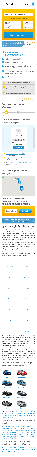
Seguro (4, 447)
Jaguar (33, 430)
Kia (7, 432)
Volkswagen (5, 438)
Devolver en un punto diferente (16, 18)
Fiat (8, 430)
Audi (22, 426)
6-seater (20, 411)
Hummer (21, 430)
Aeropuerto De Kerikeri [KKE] (14, 158)
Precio (17, 449)
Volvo (11, 438)
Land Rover (21, 432)
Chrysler (16, 428)
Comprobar (18, 147)
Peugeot (25, 434)
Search (25, 211)
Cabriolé (32, 413)
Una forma (11, 449)
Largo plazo (31, 447)
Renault (4, 436)
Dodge (33, 428)
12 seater (18, 413)
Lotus (33, 432)
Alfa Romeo (6, 426)
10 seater (11, 413)
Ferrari (4, 430)
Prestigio (4, 417)
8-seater (32, 411)
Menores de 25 (13, 451)
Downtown (18, 116)
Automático (25, 413)
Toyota (27, 436)
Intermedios (18, 415)
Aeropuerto (6, 116)
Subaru (22, 436)
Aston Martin (15, 426)
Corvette (27, 428)
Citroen (22, 428)
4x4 (16, 411)
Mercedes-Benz (12, 434)
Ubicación (22, 447)
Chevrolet (10, 428)
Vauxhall (32, 436)
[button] (20, 182)
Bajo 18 (28, 449)
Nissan (20, 434)
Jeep (3, 432)
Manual (26, 415)
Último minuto (12, 447)
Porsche (32, 434)
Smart (17, 436)
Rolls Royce (10, 436)
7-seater (26, 411)
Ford (11, 430)
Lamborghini (13, 432)
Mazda (4, 434)
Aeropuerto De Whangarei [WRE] (15, 154)
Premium (32, 415)
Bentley (28, 426)
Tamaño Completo (8, 415)
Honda (16, 430)
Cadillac (4, 428)
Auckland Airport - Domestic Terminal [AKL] (18, 162)
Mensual (4, 449)
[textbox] (18, 14)
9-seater (4, 413)
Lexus (28, 432)
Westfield (16, 438)
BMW (33, 426)
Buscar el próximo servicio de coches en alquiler (18, 220)
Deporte (10, 417)
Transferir (22, 449)
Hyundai (27, 430)
